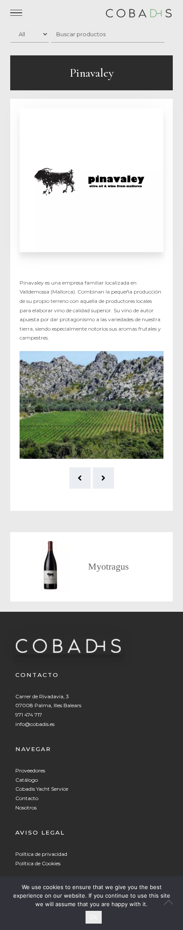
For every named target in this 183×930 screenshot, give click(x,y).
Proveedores (30, 770)
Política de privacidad (41, 854)
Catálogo (26, 780)
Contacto (26, 798)
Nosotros (26, 807)
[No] (172, 903)
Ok (93, 917)
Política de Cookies (37, 863)
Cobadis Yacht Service (41, 789)
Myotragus (108, 566)
